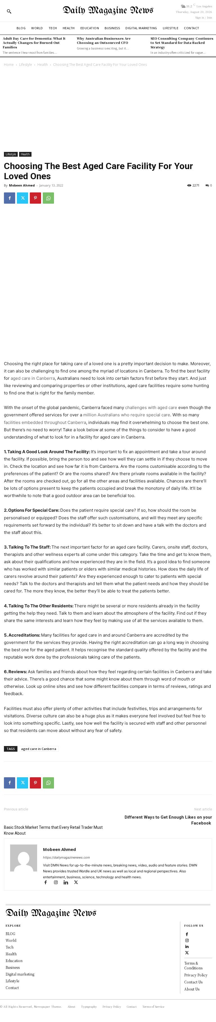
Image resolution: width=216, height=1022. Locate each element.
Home (9, 64)
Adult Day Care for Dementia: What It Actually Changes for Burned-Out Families (34, 42)
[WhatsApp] (48, 198)
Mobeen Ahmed (22, 185)
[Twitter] (22, 198)
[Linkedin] (68, 883)
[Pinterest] (35, 198)
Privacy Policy (196, 974)
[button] (9, 11)
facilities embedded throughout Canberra (45, 422)
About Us (191, 989)
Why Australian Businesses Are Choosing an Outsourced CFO (103, 40)
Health (42, 64)
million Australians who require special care (126, 414)
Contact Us (193, 982)
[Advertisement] (108, 110)
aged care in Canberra (33, 378)
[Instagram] (58, 883)
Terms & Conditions (193, 965)
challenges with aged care (151, 407)
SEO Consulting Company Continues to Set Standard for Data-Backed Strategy (181, 42)
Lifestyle (25, 64)
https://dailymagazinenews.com (66, 857)
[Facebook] (9, 198)
